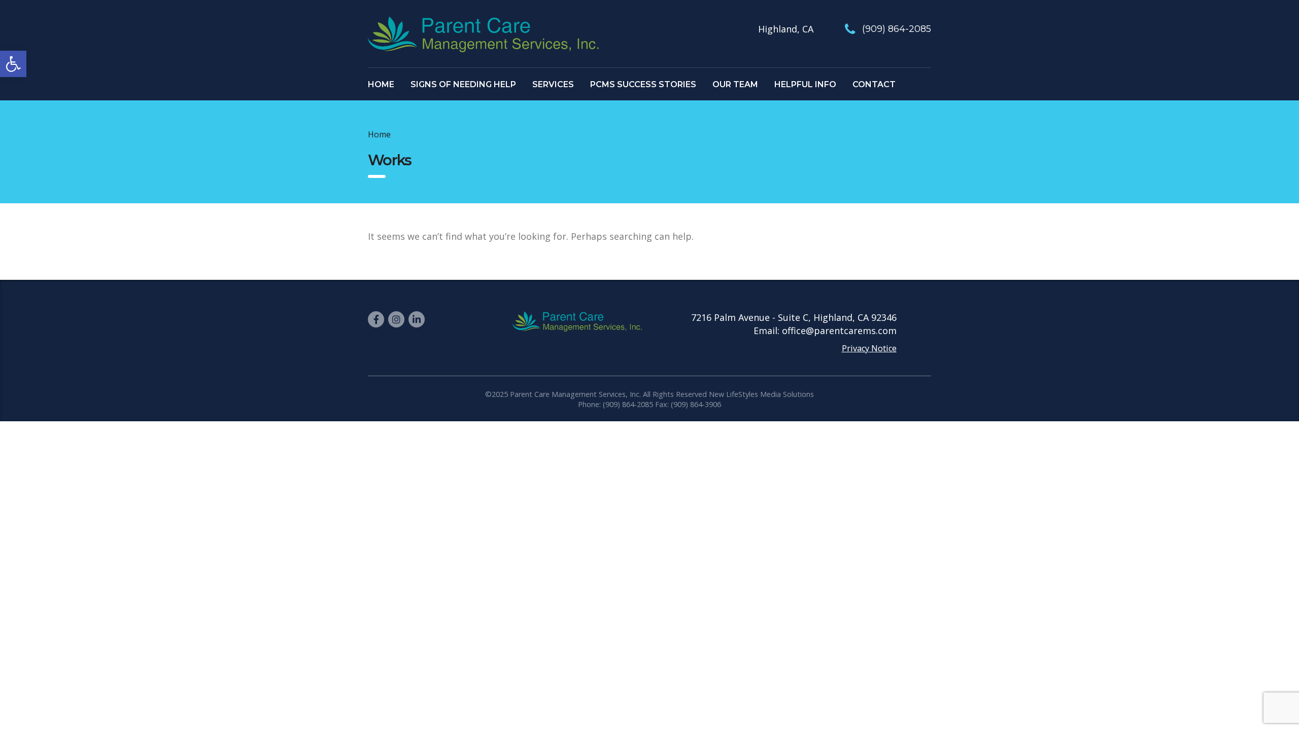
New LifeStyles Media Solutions (761, 394)
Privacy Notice (869, 348)
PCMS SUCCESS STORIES (643, 84)
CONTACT (874, 84)
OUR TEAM (735, 84)
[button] (13, 64)
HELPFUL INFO (805, 84)
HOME (381, 84)
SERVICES (553, 84)
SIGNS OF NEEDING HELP (463, 84)
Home (379, 134)
